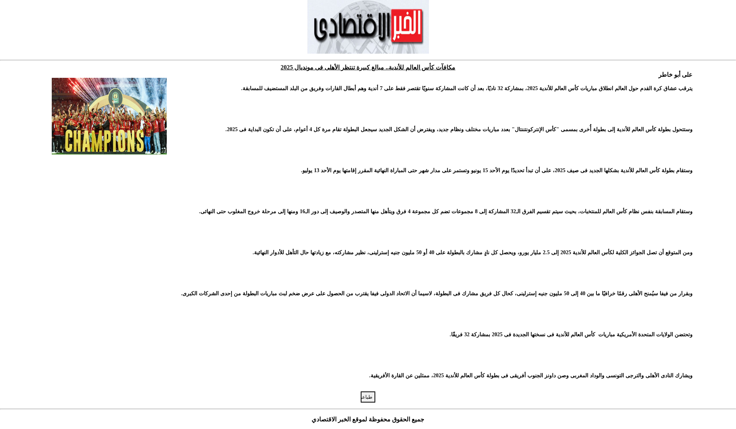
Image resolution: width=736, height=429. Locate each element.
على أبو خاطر (676, 74)
